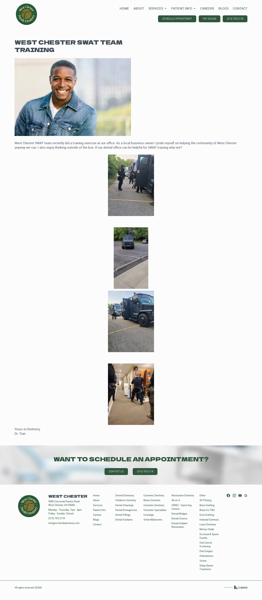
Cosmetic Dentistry (153, 495)
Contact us (116, 471)
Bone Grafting (206, 505)
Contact (97, 524)
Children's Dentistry (125, 500)
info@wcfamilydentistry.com (63, 523)
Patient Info (99, 510)
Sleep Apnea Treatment (206, 567)
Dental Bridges (179, 513)
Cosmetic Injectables (154, 510)
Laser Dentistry (207, 524)
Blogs (96, 519)
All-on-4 (175, 500)
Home (96, 495)
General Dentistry (124, 495)
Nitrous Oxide (206, 529)
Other (202, 495)
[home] (26, 14)
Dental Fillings (123, 514)
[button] (157, 8)
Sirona (202, 560)
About (96, 500)
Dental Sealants (124, 519)
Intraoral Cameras (209, 519)
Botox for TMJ (207, 510)
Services (97, 505)
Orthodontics (206, 556)
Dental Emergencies (126, 510)
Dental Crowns (179, 518)
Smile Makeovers (152, 519)
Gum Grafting (206, 514)
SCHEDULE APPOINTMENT (177, 18)
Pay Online (209, 18)
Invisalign (148, 514)
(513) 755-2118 (235, 18)
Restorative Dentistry (182, 495)
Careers (97, 514)
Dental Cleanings (124, 505)
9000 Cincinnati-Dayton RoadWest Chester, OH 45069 (64, 503)
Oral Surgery (206, 551)
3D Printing (205, 500)
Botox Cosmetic (152, 500)
